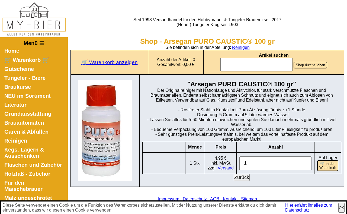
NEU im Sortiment (27, 96)
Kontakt (230, 199)
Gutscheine (19, 69)
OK (341, 208)
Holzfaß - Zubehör (27, 174)
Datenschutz (195, 199)
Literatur (15, 105)
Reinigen (15, 141)
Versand (226, 168)
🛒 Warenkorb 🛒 (26, 60)
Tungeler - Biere (25, 78)
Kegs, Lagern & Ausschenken (24, 153)
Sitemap (249, 199)
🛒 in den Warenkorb (327, 166)
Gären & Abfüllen (26, 132)
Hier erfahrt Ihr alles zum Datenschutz (308, 207)
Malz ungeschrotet (28, 198)
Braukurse (17, 87)
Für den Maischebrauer (23, 186)
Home (11, 51)
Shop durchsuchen (310, 65)
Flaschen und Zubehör (33, 165)
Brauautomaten (24, 123)
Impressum (168, 199)
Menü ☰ (34, 43)
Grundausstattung (27, 114)
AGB (214, 199)
